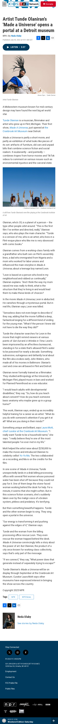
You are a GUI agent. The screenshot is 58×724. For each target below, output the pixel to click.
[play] (4, 720)
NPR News (26, 597)
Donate (49, 4)
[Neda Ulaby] (9, 621)
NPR (13, 597)
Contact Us (10, 677)
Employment (10, 671)
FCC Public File (11, 683)
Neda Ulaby (16, 35)
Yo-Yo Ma (25, 455)
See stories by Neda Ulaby (31, 623)
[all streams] (54, 720)
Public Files (10, 689)
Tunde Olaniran (11, 120)
